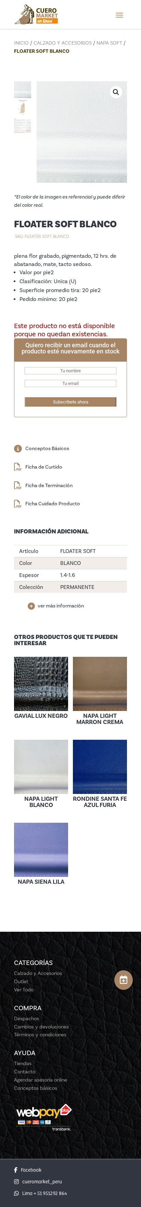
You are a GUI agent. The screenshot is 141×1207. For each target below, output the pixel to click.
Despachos (26, 1018)
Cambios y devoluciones (41, 1027)
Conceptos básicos (35, 1088)
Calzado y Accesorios (63, 43)
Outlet (21, 981)
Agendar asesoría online (40, 1080)
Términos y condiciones (40, 1034)
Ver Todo (24, 990)
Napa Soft (109, 43)
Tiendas (22, 1063)
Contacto (24, 1072)
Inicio (21, 43)
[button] (116, 92)
